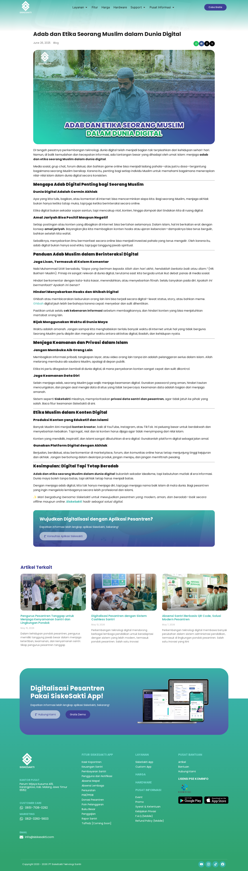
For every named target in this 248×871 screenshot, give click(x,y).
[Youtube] (201, 864)
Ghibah (38, 303)
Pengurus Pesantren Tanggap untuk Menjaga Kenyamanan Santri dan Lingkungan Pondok (47, 619)
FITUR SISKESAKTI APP (97, 755)
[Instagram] (208, 864)
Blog (56, 43)
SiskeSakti (74, 502)
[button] (80, 7)
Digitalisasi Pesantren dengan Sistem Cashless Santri (119, 617)
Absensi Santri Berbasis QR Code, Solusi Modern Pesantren (191, 617)
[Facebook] (222, 864)
